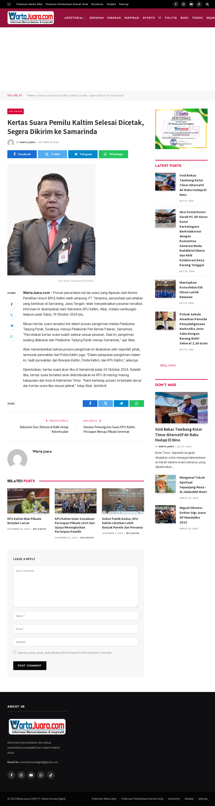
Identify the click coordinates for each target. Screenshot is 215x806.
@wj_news (168, 365)
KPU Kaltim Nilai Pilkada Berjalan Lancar (24, 521)
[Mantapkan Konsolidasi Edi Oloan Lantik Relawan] (165, 289)
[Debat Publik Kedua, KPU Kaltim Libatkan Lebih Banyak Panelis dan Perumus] (123, 500)
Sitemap (123, 4)
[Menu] (9, 4)
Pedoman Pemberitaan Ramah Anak (67, 4)
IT (160, 18)
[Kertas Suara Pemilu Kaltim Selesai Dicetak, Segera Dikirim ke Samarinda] (51, 274)
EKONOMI (97, 18)
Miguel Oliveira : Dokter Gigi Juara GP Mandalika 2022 (193, 515)
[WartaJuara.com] (30, 17)
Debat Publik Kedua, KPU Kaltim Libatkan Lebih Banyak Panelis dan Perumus (122, 523)
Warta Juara (27, 142)
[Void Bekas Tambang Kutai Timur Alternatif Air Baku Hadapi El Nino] (165, 182)
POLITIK (171, 18)
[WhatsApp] (11, 336)
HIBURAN (114, 18)
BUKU (185, 18)
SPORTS (149, 18)
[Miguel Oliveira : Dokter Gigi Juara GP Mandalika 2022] (165, 514)
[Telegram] (11, 325)
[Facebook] (11, 304)
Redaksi (111, 4)
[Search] (207, 4)
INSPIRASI (132, 18)
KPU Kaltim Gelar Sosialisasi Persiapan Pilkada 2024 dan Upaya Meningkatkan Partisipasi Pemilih (75, 525)
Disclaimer (97, 4)
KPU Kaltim (15, 111)
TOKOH (197, 18)
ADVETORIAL (73, 18)
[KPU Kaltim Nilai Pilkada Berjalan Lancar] (28, 500)
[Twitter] (11, 315)
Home (31, 95)
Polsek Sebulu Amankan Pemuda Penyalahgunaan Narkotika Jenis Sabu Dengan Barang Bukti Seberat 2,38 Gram (194, 328)
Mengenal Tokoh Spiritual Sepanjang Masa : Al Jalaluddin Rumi (193, 484)
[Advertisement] (107, 58)
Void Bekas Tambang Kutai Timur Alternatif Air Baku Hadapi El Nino (193, 185)
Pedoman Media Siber (30, 4)
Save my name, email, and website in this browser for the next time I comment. (65, 653)
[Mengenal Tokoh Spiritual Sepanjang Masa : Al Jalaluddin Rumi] (165, 484)
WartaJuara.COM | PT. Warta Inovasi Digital (40, 799)
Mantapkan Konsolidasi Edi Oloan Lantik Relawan (191, 289)
